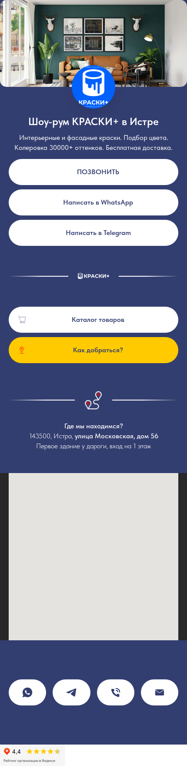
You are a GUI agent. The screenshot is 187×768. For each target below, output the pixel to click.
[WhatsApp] (27, 692)
